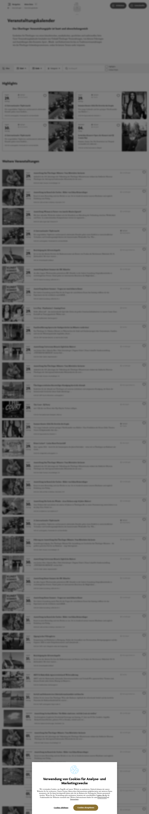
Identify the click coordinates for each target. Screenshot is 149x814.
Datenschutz (74, 799)
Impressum (102, 797)
